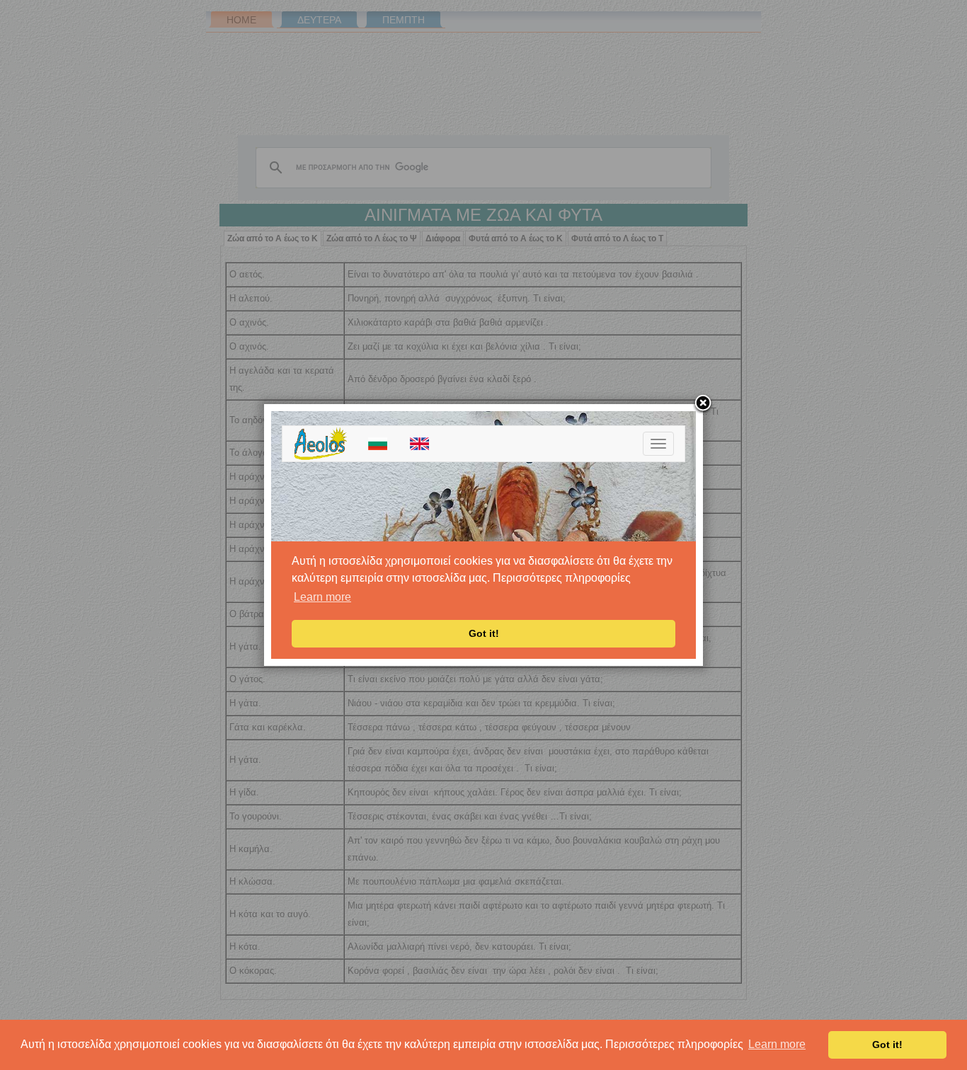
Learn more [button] (777, 1044)
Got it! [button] (887, 1044)
